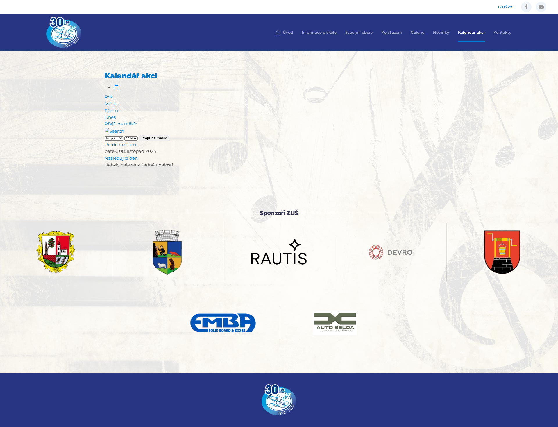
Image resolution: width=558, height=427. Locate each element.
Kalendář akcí (471, 32)
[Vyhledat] (114, 130)
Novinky (441, 32)
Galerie (417, 32)
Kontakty (502, 32)
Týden (111, 110)
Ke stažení (392, 32)
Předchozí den (120, 144)
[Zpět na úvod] (63, 32)
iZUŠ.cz (505, 7)
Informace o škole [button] (319, 32)
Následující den (121, 158)
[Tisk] (116, 87)
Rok (109, 97)
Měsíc (111, 103)
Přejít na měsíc (121, 124)
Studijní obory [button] (359, 32)
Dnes (110, 117)
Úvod (288, 32)
